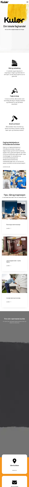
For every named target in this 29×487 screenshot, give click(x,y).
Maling (23, 203)
